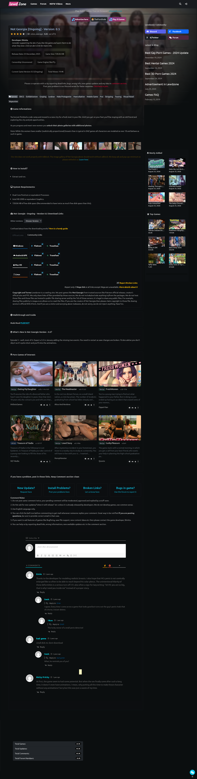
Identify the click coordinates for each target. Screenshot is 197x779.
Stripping (109, 96)
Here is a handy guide (58, 228)
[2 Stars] (14, 34)
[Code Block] (64, 555)
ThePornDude (100, 19)
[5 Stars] (23, 34)
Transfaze (53, 246)
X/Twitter (154, 37)
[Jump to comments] (192, 772)
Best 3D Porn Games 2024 (160, 73)
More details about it (128, 287)
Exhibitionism (32, 96)
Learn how (83, 159)
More (68, 3)
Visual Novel (128, 96)
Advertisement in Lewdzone (162, 84)
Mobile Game (92, 96)
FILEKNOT (25, 323)
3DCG (21, 96)
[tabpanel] (76, 259)
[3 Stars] (17, 34)
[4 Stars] (20, 34)
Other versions (16, 221)
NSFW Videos (56, 3)
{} (71, 555)
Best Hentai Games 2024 (159, 63)
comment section (119, 83)
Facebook (176, 31)
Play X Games (116, 19)
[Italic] (41, 555)
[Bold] (38, 555)
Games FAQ (152, 94)
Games (34, 3)
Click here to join (101, 86)
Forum (43, 3)
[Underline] (45, 555)
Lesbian (51, 96)
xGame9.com (115, 11)
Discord (153, 31)
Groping (43, 96)
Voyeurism (13, 101)
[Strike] (49, 555)
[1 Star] (11, 34)
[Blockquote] (60, 555)
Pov (101, 96)
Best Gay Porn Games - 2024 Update (166, 52)
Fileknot (37, 246)
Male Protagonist (64, 96)
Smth (62, 624)
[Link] (68, 555)
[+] (75, 555)
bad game (60, 658)
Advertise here (80, 19)
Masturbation (79, 96)
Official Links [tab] (17, 235)
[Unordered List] (56, 555)
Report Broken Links (128, 283)
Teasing (118, 96)
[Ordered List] (53, 555)
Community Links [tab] (34, 235)
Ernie (58, 603)
